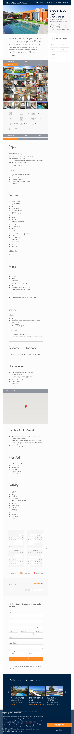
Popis (25, 61)
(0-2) (37, 631)
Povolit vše (59, 725)
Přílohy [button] (58, 3)
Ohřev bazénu (56, 59)
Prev (6, 19)
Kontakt (42, 3)
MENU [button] (65, 3)
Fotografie (10, 61)
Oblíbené (50, 3)
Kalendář (26, 64)
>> (41, 590)
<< (26, 590)
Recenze (40, 64)
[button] (37, 2)
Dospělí (10, 631)
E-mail (10, 619)
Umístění (40, 61)
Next (45, 19)
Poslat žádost (25, 659)
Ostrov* (11, 637)
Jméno (10, 613)
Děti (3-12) (24, 631)
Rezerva (10, 64)
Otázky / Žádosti (13, 643)
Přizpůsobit (59, 730)
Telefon (10, 625)
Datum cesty (12, 651)
